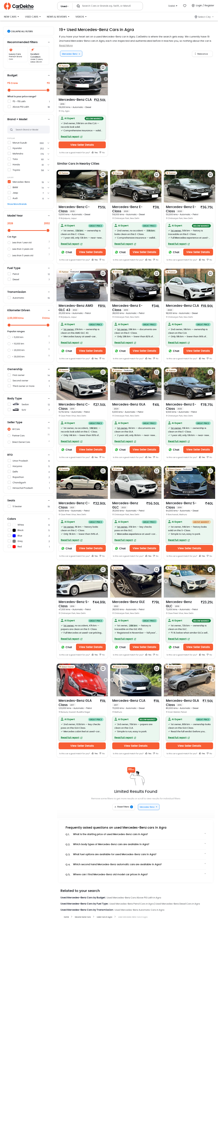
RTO (10, 455)
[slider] (9, 90)
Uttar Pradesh (20, 461)
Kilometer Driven (18, 310)
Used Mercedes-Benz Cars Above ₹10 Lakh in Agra (134, 898)
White (21, 525)
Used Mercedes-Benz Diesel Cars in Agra (177, 904)
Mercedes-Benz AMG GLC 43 (76, 308)
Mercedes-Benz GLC (125, 505)
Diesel (16, 280)
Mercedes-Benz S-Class (181, 505)
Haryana (17, 466)
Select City (204, 17)
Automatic (18, 298)
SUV (24, 410)
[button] (82, 127)
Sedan (25, 404)
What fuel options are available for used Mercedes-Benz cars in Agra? (111, 854)
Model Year (15, 215)
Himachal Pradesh (23, 488)
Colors (11, 519)
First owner (19, 375)
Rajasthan (18, 477)
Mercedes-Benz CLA (75, 101)
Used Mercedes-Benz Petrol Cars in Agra (132, 904)
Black (21, 530)
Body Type (14, 398)
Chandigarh (19, 483)
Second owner (20, 381)
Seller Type (14, 422)
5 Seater (17, 506)
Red (20, 547)
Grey (20, 541)
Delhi (15, 472)
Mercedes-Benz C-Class (74, 209)
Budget (12, 75)
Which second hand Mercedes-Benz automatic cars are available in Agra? (114, 864)
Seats (11, 500)
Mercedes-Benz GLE (128, 603)
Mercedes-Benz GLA (128, 406)
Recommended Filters (22, 42)
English (171, 6)
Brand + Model (17, 119)
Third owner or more (23, 386)
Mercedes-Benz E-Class (127, 209)
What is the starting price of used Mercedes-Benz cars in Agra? (107, 834)
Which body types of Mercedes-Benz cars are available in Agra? (107, 844)
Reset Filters (124, 807)
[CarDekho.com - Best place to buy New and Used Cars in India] (19, 6)
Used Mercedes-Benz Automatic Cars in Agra (139, 910)
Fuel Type (13, 268)
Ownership (14, 369)
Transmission (16, 292)
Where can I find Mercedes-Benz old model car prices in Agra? (107, 874)
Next (106, 79)
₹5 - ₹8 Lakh (19, 101)
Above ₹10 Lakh (21, 107)
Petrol (16, 274)
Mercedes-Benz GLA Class (75, 703)
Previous (59, 79)
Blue (20, 536)
